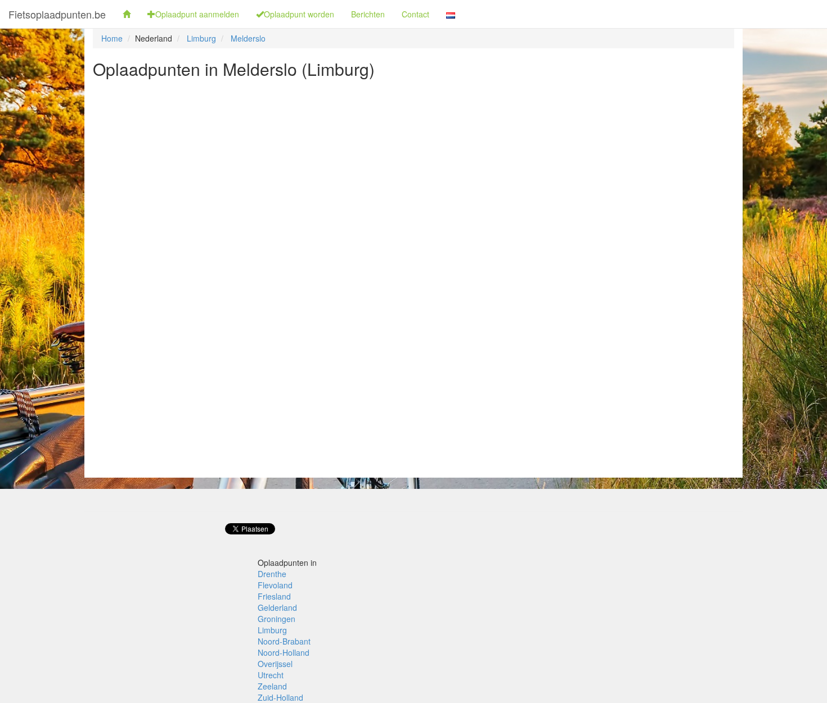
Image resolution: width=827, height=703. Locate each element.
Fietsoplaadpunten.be (57, 14)
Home (112, 38)
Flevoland (275, 585)
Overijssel (275, 663)
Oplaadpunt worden (299, 14)
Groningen (276, 618)
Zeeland (272, 686)
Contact (415, 14)
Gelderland (277, 607)
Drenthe (272, 573)
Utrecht (271, 675)
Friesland (274, 596)
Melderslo (248, 38)
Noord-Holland (283, 652)
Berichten (368, 14)
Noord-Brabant (284, 641)
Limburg (201, 38)
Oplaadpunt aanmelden (197, 14)
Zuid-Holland (280, 697)
